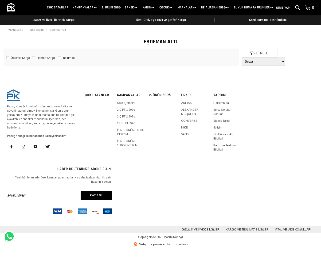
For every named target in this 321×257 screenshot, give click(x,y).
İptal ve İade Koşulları (293, 229)
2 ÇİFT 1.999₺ (126, 109)
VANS (185, 134)
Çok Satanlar (57, 8)
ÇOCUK (164, 8)
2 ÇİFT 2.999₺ (126, 116)
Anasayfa (17, 29)
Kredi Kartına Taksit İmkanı (268, 20)
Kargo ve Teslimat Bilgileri (247, 229)
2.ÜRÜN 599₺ (126, 123)
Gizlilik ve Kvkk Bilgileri (201, 229)
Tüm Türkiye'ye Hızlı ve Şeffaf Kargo (161, 20)
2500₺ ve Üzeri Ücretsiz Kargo (53, 20)
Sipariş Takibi (221, 120)
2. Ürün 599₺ (111, 8)
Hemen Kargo (46, 58)
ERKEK (129, 8)
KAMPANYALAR (83, 8)
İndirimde (69, 58)
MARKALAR (185, 8)
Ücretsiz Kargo (20, 58)
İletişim (218, 127)
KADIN (146, 8)
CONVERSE (189, 120)
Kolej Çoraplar (126, 103)
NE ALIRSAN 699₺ (213, 8)
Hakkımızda (221, 103)
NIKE (184, 127)
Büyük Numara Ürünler (252, 8)
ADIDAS (186, 103)
